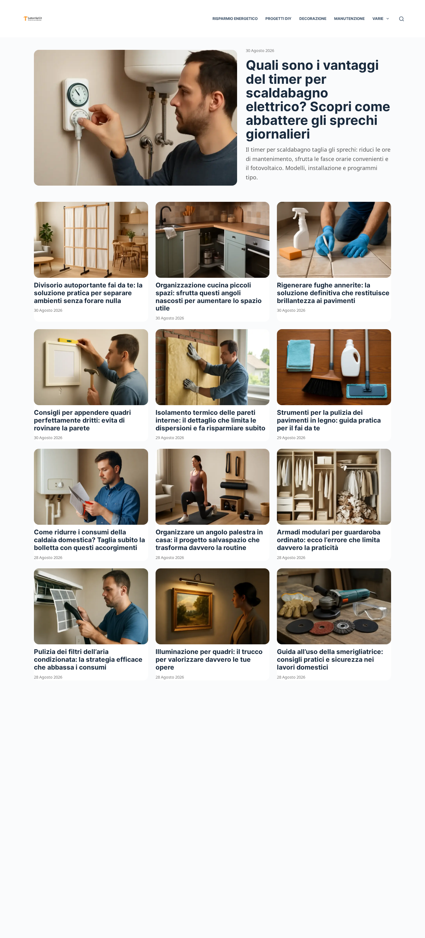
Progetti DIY (278, 18)
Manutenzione (349, 18)
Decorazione (312, 18)
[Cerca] (401, 19)
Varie (377, 18)
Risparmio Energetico (235, 18)
